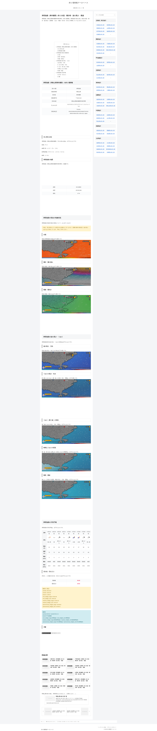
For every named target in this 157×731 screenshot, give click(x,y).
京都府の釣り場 (100, 102)
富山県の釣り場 (100, 74)
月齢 (59, 76)
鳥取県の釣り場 (100, 115)
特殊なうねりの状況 (62, 68)
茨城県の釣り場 (100, 43)
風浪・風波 (60, 70)
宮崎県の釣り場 (110, 146)
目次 (64, 44)
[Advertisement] (66, 31)
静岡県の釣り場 (100, 90)
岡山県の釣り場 (100, 121)
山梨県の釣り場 (100, 65)
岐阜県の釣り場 (100, 87)
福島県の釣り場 (110, 31)
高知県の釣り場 (110, 133)
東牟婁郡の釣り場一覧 (56, 633)
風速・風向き (61, 58)
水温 (59, 54)
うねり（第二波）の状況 (63, 66)
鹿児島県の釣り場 (110, 149)
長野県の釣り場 (110, 62)
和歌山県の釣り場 (110, 105)
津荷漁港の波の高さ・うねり (63, 60)
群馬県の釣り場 (100, 50)
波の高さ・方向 (61, 62)
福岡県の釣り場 (100, 142)
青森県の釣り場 (100, 28)
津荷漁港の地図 (61, 50)
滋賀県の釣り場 (100, 99)
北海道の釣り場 (100, 25)
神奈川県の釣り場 (110, 50)
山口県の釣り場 (110, 118)
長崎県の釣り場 (100, 149)
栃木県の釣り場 (100, 46)
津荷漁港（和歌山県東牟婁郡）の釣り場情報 (67, 46)
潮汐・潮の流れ (61, 56)
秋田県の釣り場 (110, 25)
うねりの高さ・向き (62, 64)
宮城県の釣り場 (100, 34)
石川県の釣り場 (100, 77)
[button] (114, 15)
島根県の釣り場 (100, 118)
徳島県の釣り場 (100, 130)
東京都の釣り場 (110, 46)
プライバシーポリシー (111, 727)
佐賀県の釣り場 (100, 146)
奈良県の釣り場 (110, 102)
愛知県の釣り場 (110, 87)
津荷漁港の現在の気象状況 (63, 52)
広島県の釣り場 (110, 115)
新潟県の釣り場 (100, 62)
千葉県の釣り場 (110, 43)
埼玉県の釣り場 (100, 53)
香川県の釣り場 (100, 133)
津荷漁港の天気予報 (61, 72)
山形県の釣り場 (110, 28)
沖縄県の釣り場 (110, 152)
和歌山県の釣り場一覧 (47, 633)
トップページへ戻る (102, 727)
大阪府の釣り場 (100, 105)
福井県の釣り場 (110, 74)
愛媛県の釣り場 (110, 130)
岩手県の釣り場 (100, 31)
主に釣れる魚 (61, 48)
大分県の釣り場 (110, 142)
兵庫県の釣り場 (110, 99)
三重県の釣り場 (110, 90)
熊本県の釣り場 (100, 152)
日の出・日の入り (62, 74)
